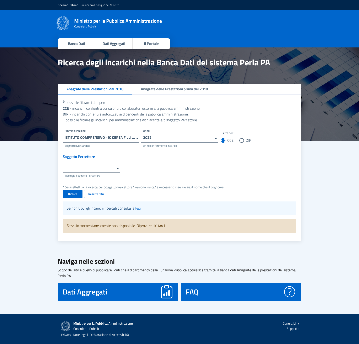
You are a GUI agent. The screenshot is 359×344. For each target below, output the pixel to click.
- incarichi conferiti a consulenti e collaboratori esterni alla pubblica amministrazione (131, 108)
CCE (230, 140)
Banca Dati (76, 43)
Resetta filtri (96, 194)
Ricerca (72, 194)
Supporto (293, 328)
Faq (138, 208)
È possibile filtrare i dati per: (84, 102)
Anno (146, 130)
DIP (248, 140)
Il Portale (151, 43)
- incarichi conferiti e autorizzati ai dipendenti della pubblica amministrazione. (126, 114)
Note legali (80, 334)
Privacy (66, 334)
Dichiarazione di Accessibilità (109, 334)
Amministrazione (75, 130)
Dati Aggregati (114, 43)
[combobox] (101, 136)
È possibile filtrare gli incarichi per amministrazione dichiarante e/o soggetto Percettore (130, 120)
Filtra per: (228, 133)
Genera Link (291, 323)
